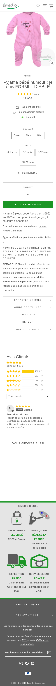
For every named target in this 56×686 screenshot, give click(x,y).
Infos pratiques (27, 605)
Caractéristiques (28, 300)
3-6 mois (27, 152)
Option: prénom (26, 173)
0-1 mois (12, 152)
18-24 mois (28, 162)
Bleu (39, 135)
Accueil (27, 76)
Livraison (28, 315)
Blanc (29, 135)
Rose (16, 135)
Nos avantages (27, 615)
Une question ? (28, 329)
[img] (23, 406)
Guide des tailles (28, 307)
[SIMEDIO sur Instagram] (21, 663)
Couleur (28, 129)
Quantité (28, 187)
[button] (24, 94)
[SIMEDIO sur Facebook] (27, 663)
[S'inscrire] (49, 652)
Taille (28, 146)
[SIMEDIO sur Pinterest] (32, 663)
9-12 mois (43, 152)
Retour (28, 322)
